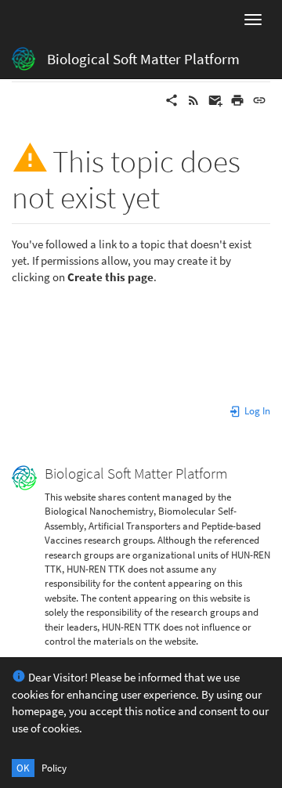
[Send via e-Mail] (215, 99)
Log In (256, 410)
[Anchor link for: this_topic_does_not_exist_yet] (175, 194)
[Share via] (171, 99)
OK (23, 768)
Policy (54, 768)
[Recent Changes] (193, 99)
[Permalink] (259, 99)
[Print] (237, 99)
